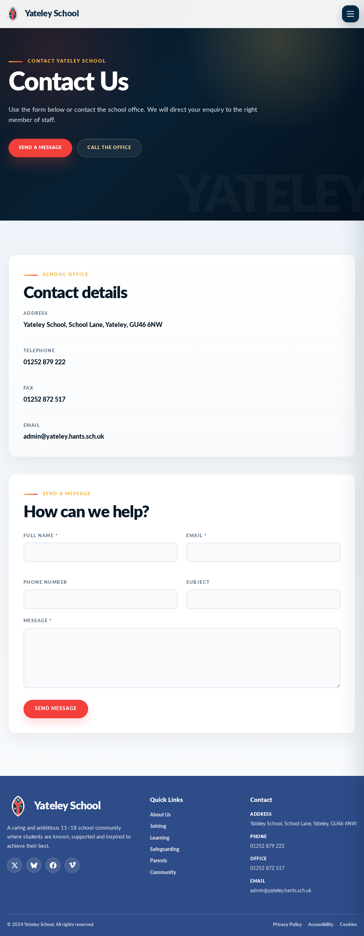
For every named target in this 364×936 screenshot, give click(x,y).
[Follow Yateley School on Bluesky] (33, 865)
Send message (56, 708)
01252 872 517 (267, 868)
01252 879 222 (44, 362)
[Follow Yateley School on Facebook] (53, 865)
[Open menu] (350, 13)
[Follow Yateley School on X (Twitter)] (14, 865)
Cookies (348, 924)
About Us (160, 815)
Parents (158, 860)
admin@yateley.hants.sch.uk (63, 437)
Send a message (40, 148)
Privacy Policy (287, 924)
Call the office (109, 148)
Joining (158, 826)
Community (163, 872)
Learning (159, 838)
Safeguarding (164, 849)
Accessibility (320, 924)
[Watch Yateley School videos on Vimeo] (72, 865)
